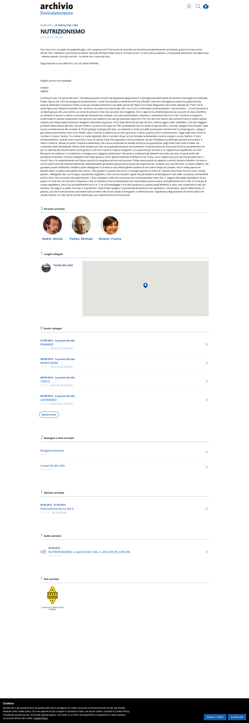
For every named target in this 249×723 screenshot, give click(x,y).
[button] (145, 285)
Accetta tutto (237, 717)
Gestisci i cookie (215, 717)
